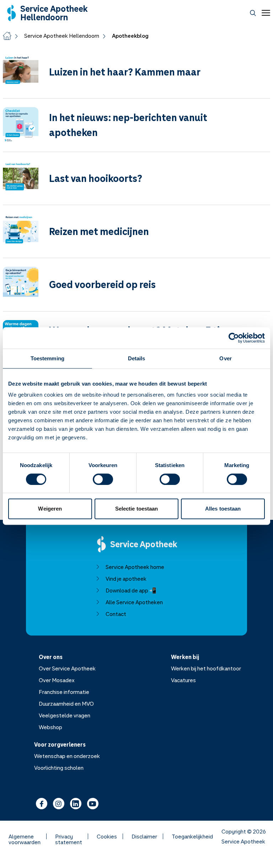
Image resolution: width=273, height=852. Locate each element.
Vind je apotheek (126, 578)
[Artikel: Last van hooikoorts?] (136, 183)
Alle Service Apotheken (134, 602)
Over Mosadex (57, 680)
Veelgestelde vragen (64, 715)
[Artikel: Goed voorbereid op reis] (136, 289)
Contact (116, 614)
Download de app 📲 (131, 590)
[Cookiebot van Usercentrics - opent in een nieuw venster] (234, 338)
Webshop (50, 727)
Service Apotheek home (135, 567)
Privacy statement (68, 836)
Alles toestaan (223, 509)
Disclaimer (144, 836)
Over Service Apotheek (67, 668)
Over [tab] (225, 358)
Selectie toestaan (136, 509)
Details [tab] (136, 358)
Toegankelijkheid (192, 836)
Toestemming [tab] (47, 358)
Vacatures (183, 680)
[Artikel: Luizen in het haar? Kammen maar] (136, 76)
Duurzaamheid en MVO (66, 703)
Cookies (107, 836)
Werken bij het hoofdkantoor (206, 668)
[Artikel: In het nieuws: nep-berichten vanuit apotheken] (136, 129)
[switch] (103, 479)
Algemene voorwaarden (25, 836)
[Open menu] (264, 13)
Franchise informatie (64, 692)
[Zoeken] (253, 13)
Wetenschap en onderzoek (67, 756)
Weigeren (50, 509)
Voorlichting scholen (59, 768)
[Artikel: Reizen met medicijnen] (136, 236)
